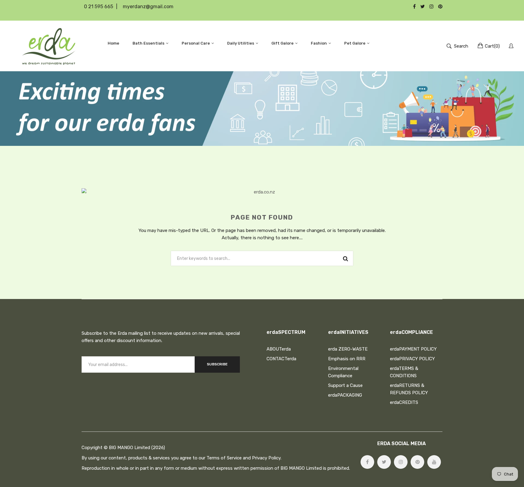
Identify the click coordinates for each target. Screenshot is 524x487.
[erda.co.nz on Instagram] (401, 462)
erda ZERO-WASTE (348, 349)
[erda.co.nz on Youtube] (434, 462)
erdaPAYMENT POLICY (413, 349)
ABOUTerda (279, 349)
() (492, 46)
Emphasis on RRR (346, 358)
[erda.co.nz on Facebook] (367, 462)
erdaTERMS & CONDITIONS (404, 372)
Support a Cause (345, 385)
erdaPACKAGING (345, 395)
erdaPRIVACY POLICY (412, 358)
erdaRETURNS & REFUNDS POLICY (409, 389)
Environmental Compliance (343, 372)
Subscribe (217, 364)
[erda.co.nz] (49, 46)
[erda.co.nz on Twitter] (384, 462)
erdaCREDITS (404, 402)
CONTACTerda (281, 358)
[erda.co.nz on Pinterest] (417, 462)
